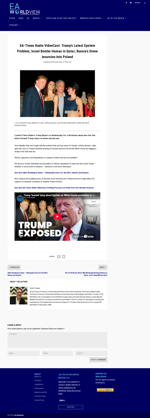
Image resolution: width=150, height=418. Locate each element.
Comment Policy (40, 396)
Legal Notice (38, 384)
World (36, 18)
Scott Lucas (54, 62)
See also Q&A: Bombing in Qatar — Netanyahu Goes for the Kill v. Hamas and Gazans (52, 172)
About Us (37, 376)
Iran (21, 18)
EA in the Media (115, 18)
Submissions (38, 388)
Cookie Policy (39, 400)
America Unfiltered (90, 18)
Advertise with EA (40, 392)
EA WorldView (19, 415)
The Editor (37, 380)
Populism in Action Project (61, 18)
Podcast (14, 25)
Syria (12, 18)
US (28, 18)
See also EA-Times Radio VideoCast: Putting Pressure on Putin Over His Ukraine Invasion (54, 187)
